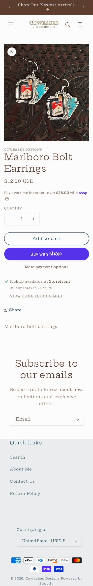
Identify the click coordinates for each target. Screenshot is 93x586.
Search (17, 457)
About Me (21, 469)
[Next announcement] (83, 7)
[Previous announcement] (9, 7)
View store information (36, 295)
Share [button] (15, 310)
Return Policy (25, 493)
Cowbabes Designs (43, 578)
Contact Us (22, 481)
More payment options (46, 267)
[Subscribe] (77, 419)
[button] (11, 25)
